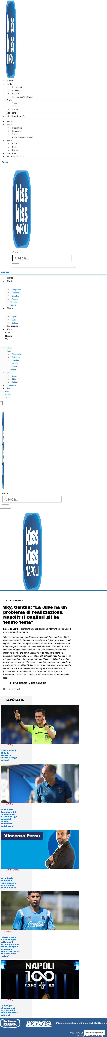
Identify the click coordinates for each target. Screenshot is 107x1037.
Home (10, 80)
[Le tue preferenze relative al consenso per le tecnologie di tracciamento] (94, 1032)
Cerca (15, 252)
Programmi (17, 87)
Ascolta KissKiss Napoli (22, 97)
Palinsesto (16, 90)
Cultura (15, 110)
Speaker (15, 94)
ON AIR (5, 272)
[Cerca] (15, 263)
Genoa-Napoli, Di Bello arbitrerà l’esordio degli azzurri (9, 755)
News (10, 100)
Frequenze (12, 113)
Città (14, 106)
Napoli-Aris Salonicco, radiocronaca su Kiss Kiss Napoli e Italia (8, 883)
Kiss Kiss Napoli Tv (16, 116)
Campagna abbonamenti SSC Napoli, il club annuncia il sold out (9, 1010)
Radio (10, 84)
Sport (14, 103)
